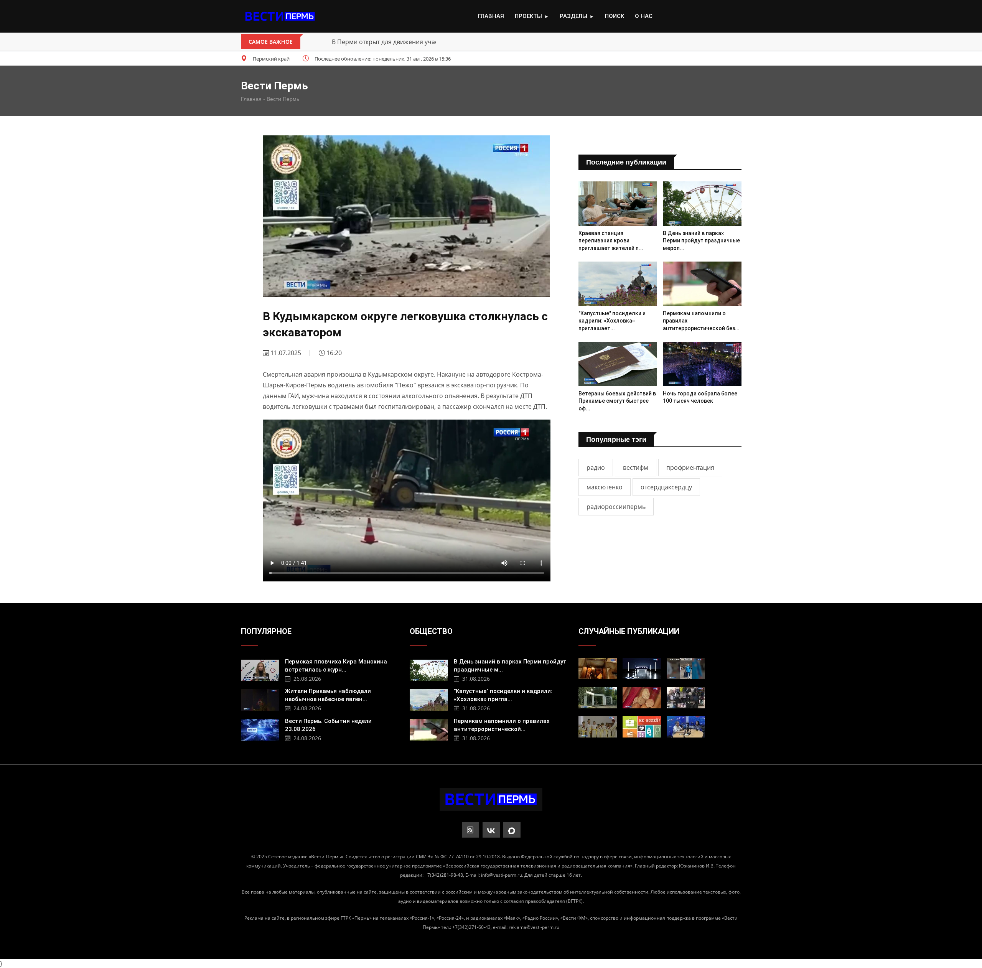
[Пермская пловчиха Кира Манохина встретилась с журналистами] (260, 669)
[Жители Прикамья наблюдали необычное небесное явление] (260, 699)
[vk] (491, 830)
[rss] (470, 830)
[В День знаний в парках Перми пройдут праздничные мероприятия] (702, 203)
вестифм (635, 467)
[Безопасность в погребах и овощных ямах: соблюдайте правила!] (597, 668)
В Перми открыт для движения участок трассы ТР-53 (410, 42)
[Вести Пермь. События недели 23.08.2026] (260, 729)
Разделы (577, 16)
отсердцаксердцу (666, 487)
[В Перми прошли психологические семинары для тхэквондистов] (597, 727)
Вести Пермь (283, 99)
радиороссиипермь (616, 506)
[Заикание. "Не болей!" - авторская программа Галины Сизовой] (642, 727)
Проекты (532, 16)
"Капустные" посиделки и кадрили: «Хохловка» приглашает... (612, 320)
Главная (491, 16)
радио (596, 467)
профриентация (690, 467)
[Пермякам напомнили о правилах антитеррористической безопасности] (702, 284)
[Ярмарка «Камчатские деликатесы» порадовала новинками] (642, 697)
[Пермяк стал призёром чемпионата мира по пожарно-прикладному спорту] (686, 668)
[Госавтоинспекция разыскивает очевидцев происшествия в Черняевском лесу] (597, 697)
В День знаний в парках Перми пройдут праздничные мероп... (701, 240)
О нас (643, 16)
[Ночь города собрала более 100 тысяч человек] (702, 364)
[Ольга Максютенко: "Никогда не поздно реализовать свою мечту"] (686, 727)
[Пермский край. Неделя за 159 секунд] (642, 668)
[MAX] (512, 830)
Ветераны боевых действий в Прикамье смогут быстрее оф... (617, 401)
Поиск (614, 16)
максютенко (605, 487)
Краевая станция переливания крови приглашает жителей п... (610, 240)
